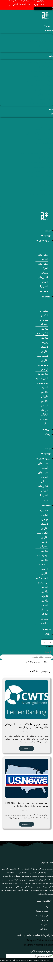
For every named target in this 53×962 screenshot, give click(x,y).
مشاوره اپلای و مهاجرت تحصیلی (36, 62)
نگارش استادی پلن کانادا (40, 98)
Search (49, 646)
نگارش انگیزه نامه (43, 66)
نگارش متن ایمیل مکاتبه (40, 85)
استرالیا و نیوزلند (44, 50)
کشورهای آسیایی (44, 36)
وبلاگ (48, 434)
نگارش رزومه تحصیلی (41, 71)
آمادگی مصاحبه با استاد (41, 103)
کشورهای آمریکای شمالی (39, 40)
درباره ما (47, 429)
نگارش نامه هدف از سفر (40, 80)
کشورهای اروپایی (44, 45)
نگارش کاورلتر (45, 94)
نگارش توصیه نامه (43, 75)
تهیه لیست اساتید (44, 89)
